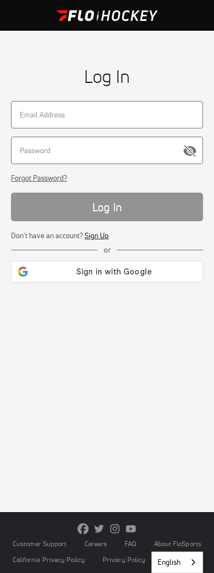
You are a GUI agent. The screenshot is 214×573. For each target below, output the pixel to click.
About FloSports (177, 544)
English (169, 562)
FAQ (130, 544)
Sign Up (97, 235)
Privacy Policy (124, 559)
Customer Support (40, 544)
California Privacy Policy (49, 559)
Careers (96, 544)
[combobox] (177, 562)
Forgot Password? (39, 177)
